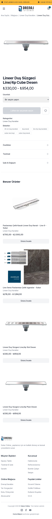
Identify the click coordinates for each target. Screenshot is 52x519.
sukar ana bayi (9, 133)
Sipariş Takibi (6, 461)
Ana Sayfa (5, 15)
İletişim (30, 473)
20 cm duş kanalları (11, 129)
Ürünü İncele (35, 241)
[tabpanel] (26, 46)
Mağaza (14, 15)
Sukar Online (25, 506)
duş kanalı (25, 129)
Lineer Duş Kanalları (27, 15)
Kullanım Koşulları (34, 492)
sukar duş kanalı (24, 133)
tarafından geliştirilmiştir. (26, 514)
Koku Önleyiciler (7, 492)
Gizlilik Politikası (34, 488)
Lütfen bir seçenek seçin (22, 110)
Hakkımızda (32, 461)
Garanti (4, 469)
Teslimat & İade (7, 465)
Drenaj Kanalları (7, 484)
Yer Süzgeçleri (7, 488)
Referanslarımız (34, 465)
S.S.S (30, 496)
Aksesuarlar (5, 496)
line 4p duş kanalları (40, 129)
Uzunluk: (6, 94)
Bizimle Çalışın (33, 469)
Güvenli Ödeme (34, 484)
